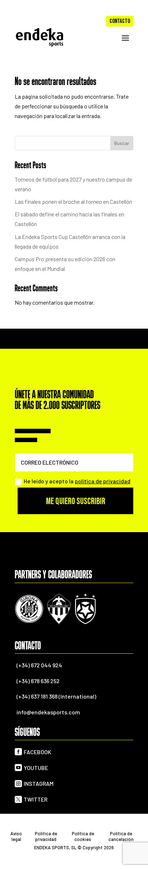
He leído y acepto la (77, 481)
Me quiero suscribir (75, 501)
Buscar (121, 143)
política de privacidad (102, 481)
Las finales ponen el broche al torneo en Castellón (73, 201)
